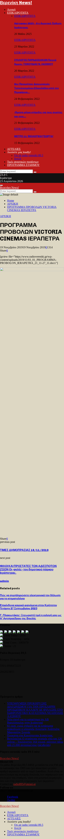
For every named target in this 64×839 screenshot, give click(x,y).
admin (4, 581)
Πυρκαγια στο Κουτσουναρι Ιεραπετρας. (30, 735)
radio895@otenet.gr (24, 784)
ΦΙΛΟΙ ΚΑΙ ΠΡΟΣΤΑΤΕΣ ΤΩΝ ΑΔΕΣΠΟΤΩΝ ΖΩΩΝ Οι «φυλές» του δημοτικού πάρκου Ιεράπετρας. (28, 569)
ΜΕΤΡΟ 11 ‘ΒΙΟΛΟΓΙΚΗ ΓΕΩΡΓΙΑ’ (34, 136)
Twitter (11, 799)
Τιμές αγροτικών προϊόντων (23, 161)
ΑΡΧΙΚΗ (5, 216)
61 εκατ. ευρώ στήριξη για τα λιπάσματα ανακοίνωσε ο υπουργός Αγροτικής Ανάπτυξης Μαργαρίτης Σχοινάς (33, 729)
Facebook (12, 796)
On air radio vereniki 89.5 (28, 155)
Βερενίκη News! (16, 2)
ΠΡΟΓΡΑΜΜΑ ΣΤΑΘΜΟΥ (23, 164)
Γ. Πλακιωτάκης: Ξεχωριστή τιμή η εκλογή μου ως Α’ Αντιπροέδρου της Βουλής (31, 617)
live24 (17, 158)
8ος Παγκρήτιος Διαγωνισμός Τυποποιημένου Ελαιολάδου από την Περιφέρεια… (36, 88)
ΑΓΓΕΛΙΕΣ (14, 148)
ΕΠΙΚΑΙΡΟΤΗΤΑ (17, 12)
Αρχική (11, 9)
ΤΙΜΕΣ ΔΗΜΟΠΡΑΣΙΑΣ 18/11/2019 (24, 550)
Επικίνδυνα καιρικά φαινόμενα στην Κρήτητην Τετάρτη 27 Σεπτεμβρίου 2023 (28, 607)
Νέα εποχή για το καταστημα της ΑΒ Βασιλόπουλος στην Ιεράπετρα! (28, 721)
